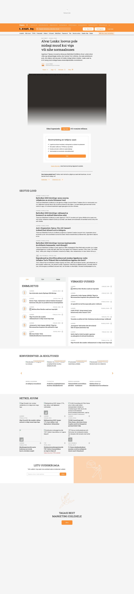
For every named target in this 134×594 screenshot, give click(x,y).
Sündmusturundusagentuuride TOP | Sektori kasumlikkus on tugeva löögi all (53, 449)
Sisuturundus (76, 33)
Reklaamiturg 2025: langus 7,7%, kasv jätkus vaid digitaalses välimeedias (52, 422)
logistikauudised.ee (92, 25)
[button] (43, 474)
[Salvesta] (62, 291)
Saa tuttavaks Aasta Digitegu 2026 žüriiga (42, 293)
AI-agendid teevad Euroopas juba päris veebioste (86, 304)
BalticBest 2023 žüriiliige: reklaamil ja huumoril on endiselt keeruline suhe (52, 214)
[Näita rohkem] (109, 25)
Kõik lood (28, 33)
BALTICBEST (44, 38)
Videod (45, 33)
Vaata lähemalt (55, 166)
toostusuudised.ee (82, 25)
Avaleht (21, 33)
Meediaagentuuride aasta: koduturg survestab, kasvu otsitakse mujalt (27, 449)
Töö (70, 33)
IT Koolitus (50, 381)
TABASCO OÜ (56, 179)
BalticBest (58, 33)
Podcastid (39, 33)
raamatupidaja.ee (63, 25)
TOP (45, 443)
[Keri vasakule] (21, 373)
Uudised (38, 195)
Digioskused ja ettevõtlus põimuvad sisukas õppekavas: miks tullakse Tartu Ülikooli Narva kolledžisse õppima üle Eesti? (61, 259)
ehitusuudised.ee (103, 25)
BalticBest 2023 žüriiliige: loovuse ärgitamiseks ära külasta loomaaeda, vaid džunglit (56, 244)
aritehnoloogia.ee (72, 25)
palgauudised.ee (53, 25)
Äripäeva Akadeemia (31, 381)
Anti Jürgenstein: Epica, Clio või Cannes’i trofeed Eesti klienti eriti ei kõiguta (53, 229)
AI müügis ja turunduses (33, 383)
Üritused (51, 33)
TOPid (33, 33)
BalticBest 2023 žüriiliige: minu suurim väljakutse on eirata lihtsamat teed (52, 199)
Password (65, 33)
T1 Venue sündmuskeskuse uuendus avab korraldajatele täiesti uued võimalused (77, 449)
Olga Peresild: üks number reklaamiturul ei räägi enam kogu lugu (91, 342)
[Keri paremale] (113, 373)
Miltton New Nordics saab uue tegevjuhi (44, 309)
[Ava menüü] (27, 25)
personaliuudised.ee (43, 25)
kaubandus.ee (34, 25)
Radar (91, 33)
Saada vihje (85, 33)
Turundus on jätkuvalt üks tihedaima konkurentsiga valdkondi (91, 319)
